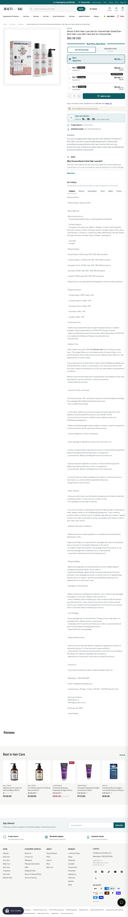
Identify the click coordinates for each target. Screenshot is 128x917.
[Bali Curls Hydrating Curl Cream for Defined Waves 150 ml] (14, 771)
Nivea (70, 857)
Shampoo (21, 24)
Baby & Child (7, 878)
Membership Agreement (28, 913)
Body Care (6, 864)
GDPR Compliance (71, 910)
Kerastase (72, 871)
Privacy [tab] (119, 191)
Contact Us (29, 857)
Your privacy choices (67, 913)
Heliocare (71, 878)
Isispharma (72, 874)
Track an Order (85, 2)
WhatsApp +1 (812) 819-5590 (102, 856)
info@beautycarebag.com (102, 853)
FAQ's (105, 2)
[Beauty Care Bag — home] (13, 9)
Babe (70, 885)
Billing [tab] (110, 191)
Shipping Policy (30, 871)
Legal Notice (55, 913)
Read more (71, 173)
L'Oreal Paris (72, 867)
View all (122, 755)
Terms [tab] (102, 191)
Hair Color (6, 874)
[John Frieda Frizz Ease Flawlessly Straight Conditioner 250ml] (88, 771)
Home (5, 24)
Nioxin (69, 28)
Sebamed (71, 860)
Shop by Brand (96, 2)
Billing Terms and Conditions (114, 910)
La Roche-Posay (74, 853)
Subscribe (119, 825)
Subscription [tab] (92, 191)
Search (111, 2)
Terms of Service (31, 878)
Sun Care (6, 860)
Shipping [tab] (72, 191)
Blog (116, 2)
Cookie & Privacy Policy (40, 910)
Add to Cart (105, 96)
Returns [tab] (81, 191)
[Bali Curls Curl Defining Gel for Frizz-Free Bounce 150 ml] (39, 771)
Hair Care (12, 24)
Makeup (5, 853)
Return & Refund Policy (33, 874)
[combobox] (55, 9)
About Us (123, 2)
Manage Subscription (32, 864)
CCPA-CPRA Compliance (56, 910)
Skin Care (6, 857)
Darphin (71, 881)
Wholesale (28, 860)
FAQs (26, 867)
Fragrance (6, 871)
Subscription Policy (43, 913)
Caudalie (71, 864)
